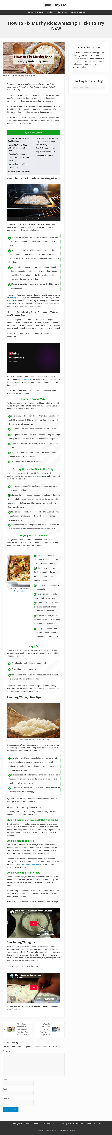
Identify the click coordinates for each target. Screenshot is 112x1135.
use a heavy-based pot (30, 864)
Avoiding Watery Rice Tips (19, 171)
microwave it (26, 379)
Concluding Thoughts (44, 155)
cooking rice (14, 298)
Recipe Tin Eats (19, 591)
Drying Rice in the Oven (18, 164)
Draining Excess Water (18, 154)
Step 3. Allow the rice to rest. (47, 152)
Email (5, 1089)
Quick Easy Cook (56, 5)
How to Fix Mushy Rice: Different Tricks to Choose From (19, 148)
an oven (36, 476)
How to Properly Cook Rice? (46, 138)
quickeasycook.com (55, 1130)
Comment (7, 1051)
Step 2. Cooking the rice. (45, 148)
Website (6, 1098)
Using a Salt (13, 167)
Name (5, 1080)
